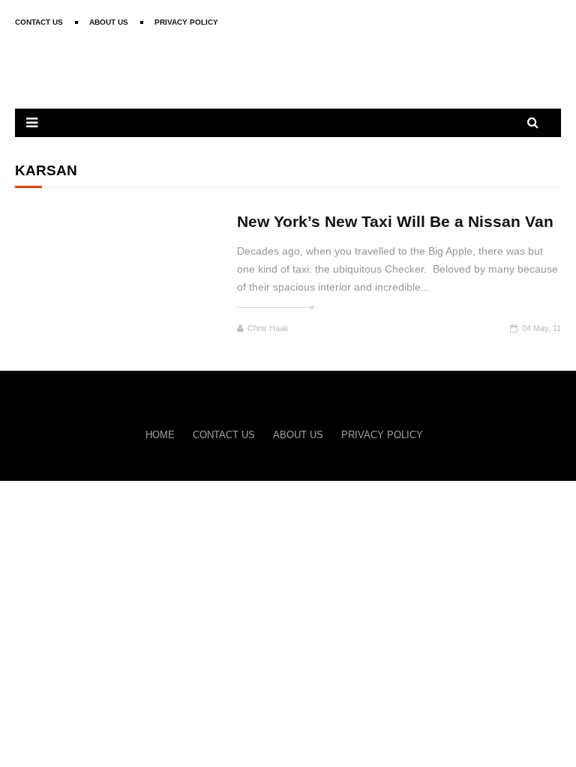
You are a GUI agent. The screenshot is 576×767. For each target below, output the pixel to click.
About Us (108, 22)
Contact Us (39, 22)
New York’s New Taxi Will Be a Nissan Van (395, 221)
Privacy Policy (186, 22)
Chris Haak (268, 328)
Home (160, 434)
